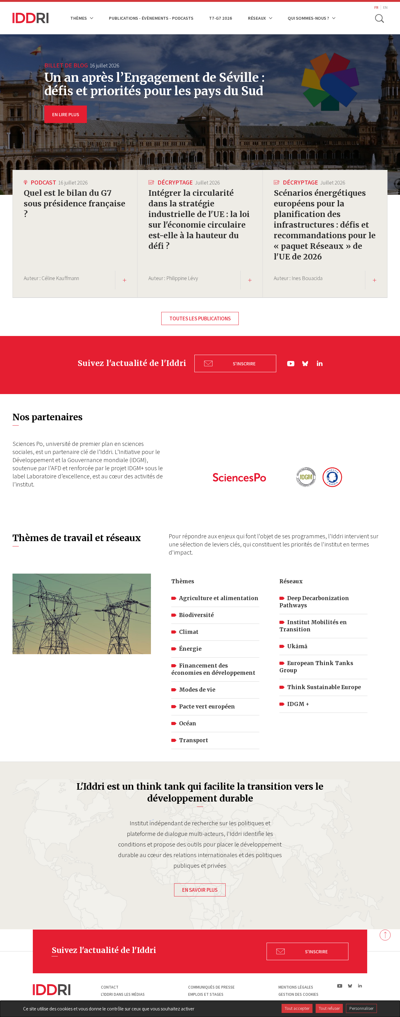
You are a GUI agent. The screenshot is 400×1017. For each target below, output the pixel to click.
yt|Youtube (291, 363)
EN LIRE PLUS (65, 114)
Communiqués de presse (211, 987)
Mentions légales (295, 987)
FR (376, 7)
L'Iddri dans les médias (123, 994)
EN (385, 7)
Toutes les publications (200, 318)
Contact (109, 987)
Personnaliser (361, 1008)
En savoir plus (200, 889)
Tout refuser (329, 1008)
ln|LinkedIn (319, 363)
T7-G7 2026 (220, 18)
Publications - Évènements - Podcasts (151, 18)
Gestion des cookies (298, 994)
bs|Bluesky (305, 363)
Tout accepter (297, 1008)
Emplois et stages (205, 994)
